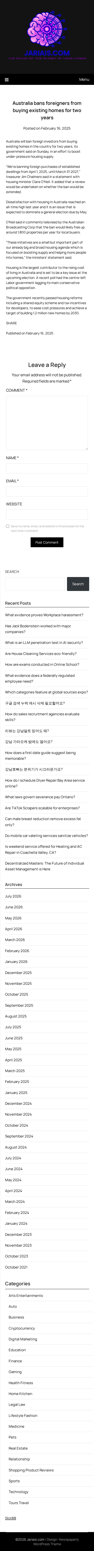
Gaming (15, 1371)
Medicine (16, 1426)
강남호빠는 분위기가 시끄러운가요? (34, 769)
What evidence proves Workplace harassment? (44, 614)
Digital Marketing (23, 1339)
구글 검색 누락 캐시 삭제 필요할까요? (35, 703)
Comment (16, 390)
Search (12, 571)
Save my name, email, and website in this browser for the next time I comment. (47, 528)
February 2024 (17, 1212)
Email (12, 481)
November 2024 (18, 1114)
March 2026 (15, 939)
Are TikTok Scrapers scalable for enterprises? (42, 807)
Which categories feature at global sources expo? (46, 692)
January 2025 (16, 1092)
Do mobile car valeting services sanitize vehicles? (46, 835)
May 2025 (13, 1048)
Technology (18, 1491)
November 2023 (18, 1245)
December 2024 (18, 1103)
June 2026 (14, 907)
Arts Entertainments (26, 1295)
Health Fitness (21, 1382)
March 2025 (15, 1070)
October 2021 (16, 1267)
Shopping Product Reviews (31, 1470)
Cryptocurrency (22, 1328)
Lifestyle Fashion (23, 1415)
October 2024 (16, 1125)
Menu (84, 79)
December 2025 (18, 972)
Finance (15, 1360)
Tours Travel (19, 1502)
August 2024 (16, 1147)
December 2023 (18, 1234)
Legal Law (17, 1404)
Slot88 (10, 1518)
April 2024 (13, 1190)
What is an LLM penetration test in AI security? (44, 642)
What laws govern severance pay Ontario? (40, 796)
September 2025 (19, 1005)
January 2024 (16, 1223)
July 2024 (13, 1158)
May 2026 (13, 918)
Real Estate (18, 1448)
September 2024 (19, 1136)
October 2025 (16, 994)
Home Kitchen (20, 1393)
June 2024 (14, 1168)
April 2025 (13, 1059)
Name (12, 457)
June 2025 (14, 1038)
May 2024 (13, 1179)
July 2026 (13, 896)
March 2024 (15, 1201)
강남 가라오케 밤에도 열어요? (29, 741)
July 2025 (13, 1027)
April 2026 (13, 928)
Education (17, 1349)
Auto (13, 1306)
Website (14, 504)
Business (16, 1317)
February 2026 (17, 950)
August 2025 (16, 1016)
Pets (12, 1437)
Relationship (19, 1459)
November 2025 (18, 983)
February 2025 (17, 1081)
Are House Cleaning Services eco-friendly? (41, 653)
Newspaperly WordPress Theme (56, 1541)
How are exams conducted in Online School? (42, 664)
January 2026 (16, 961)
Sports (14, 1480)
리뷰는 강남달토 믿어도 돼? (27, 730)
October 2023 (16, 1256)
